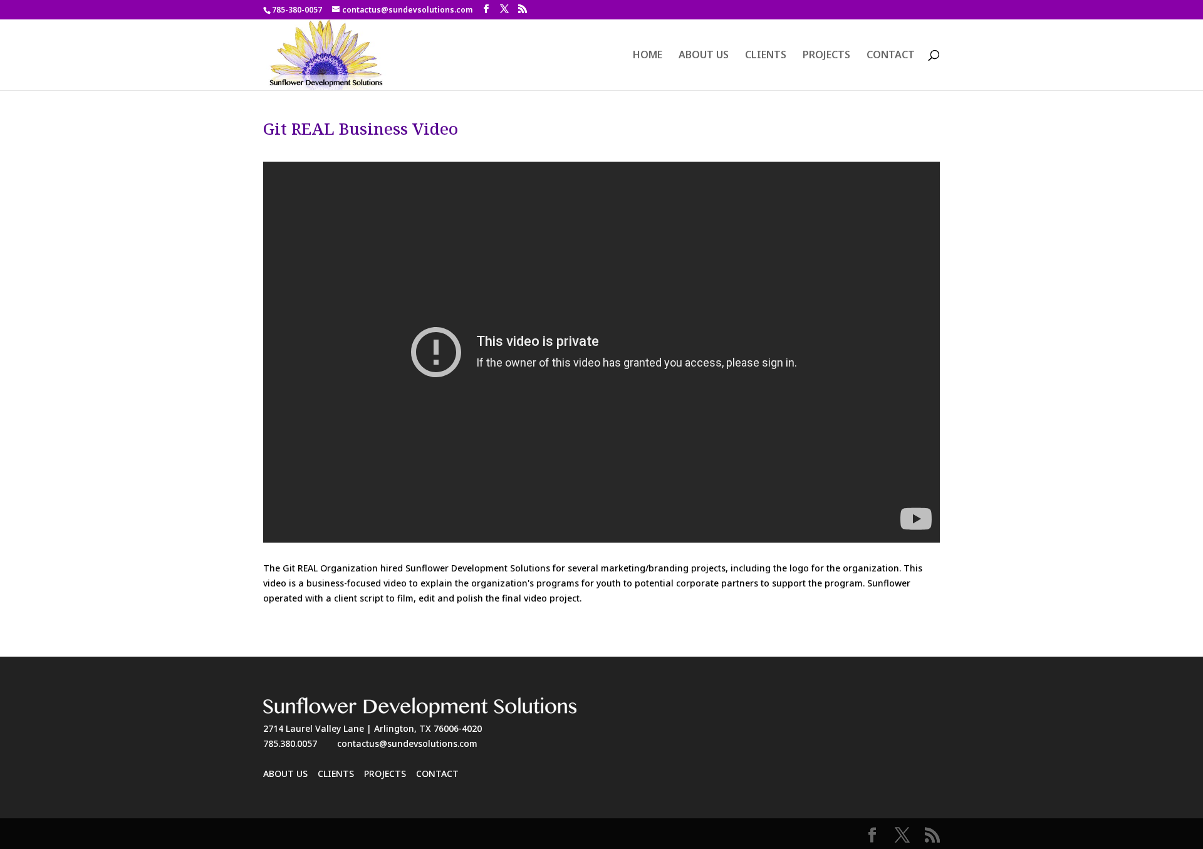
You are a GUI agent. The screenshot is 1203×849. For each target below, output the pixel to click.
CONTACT (891, 55)
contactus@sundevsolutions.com (407, 743)
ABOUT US (704, 55)
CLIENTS (765, 55)
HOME (647, 55)
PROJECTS (826, 55)
